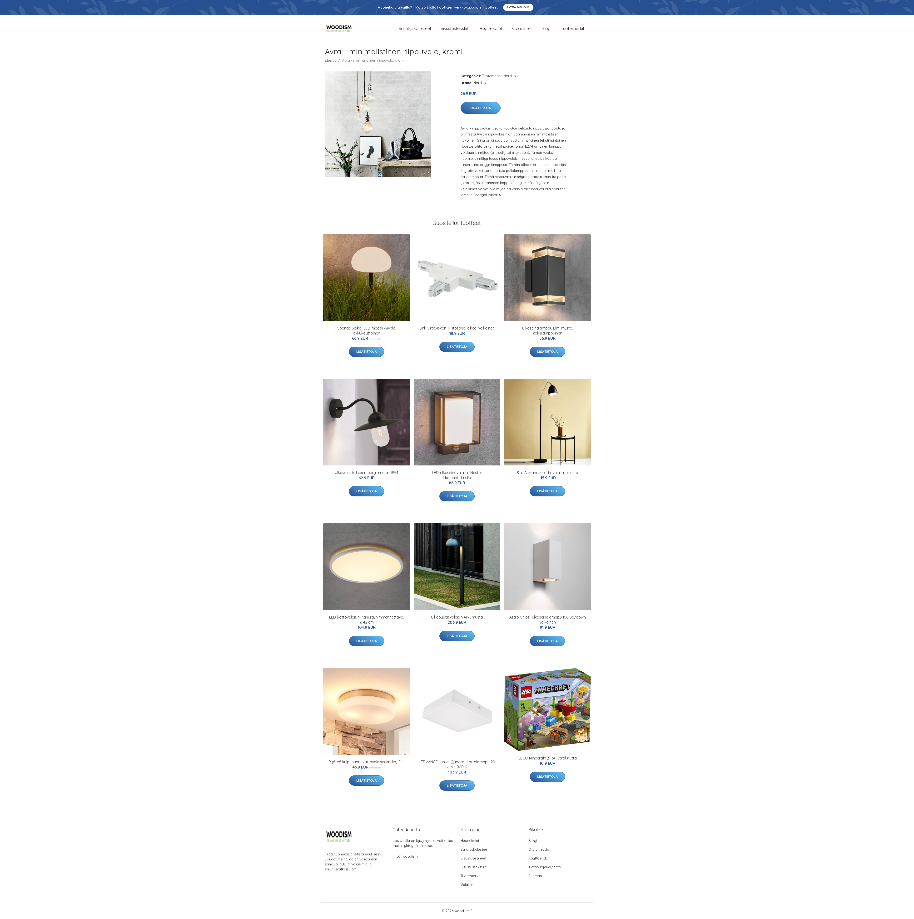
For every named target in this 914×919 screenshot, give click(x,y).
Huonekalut (490, 28)
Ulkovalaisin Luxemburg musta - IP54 (366, 472)
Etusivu (330, 60)
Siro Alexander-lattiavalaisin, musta (547, 472)
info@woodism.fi (407, 856)
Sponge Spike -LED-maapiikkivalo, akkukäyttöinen (366, 330)
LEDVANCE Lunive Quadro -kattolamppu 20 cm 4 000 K (457, 764)
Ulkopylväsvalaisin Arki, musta (457, 617)
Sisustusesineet (473, 858)
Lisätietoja (480, 108)
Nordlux (509, 76)
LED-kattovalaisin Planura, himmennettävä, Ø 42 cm (366, 619)
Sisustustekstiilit (455, 28)
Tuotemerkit (572, 28)
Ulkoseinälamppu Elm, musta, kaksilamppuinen (547, 330)
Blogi (546, 28)
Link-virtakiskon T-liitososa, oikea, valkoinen (457, 328)
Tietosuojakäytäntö (544, 867)
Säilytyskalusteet (415, 28)
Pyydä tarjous (518, 7)
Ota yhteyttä (538, 849)
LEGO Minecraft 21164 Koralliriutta (547, 758)
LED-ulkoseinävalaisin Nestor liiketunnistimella (457, 475)
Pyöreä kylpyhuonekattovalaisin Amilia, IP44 (366, 761)
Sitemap (535, 876)
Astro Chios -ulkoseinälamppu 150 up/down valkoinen (547, 619)
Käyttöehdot (538, 858)
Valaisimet (522, 28)
